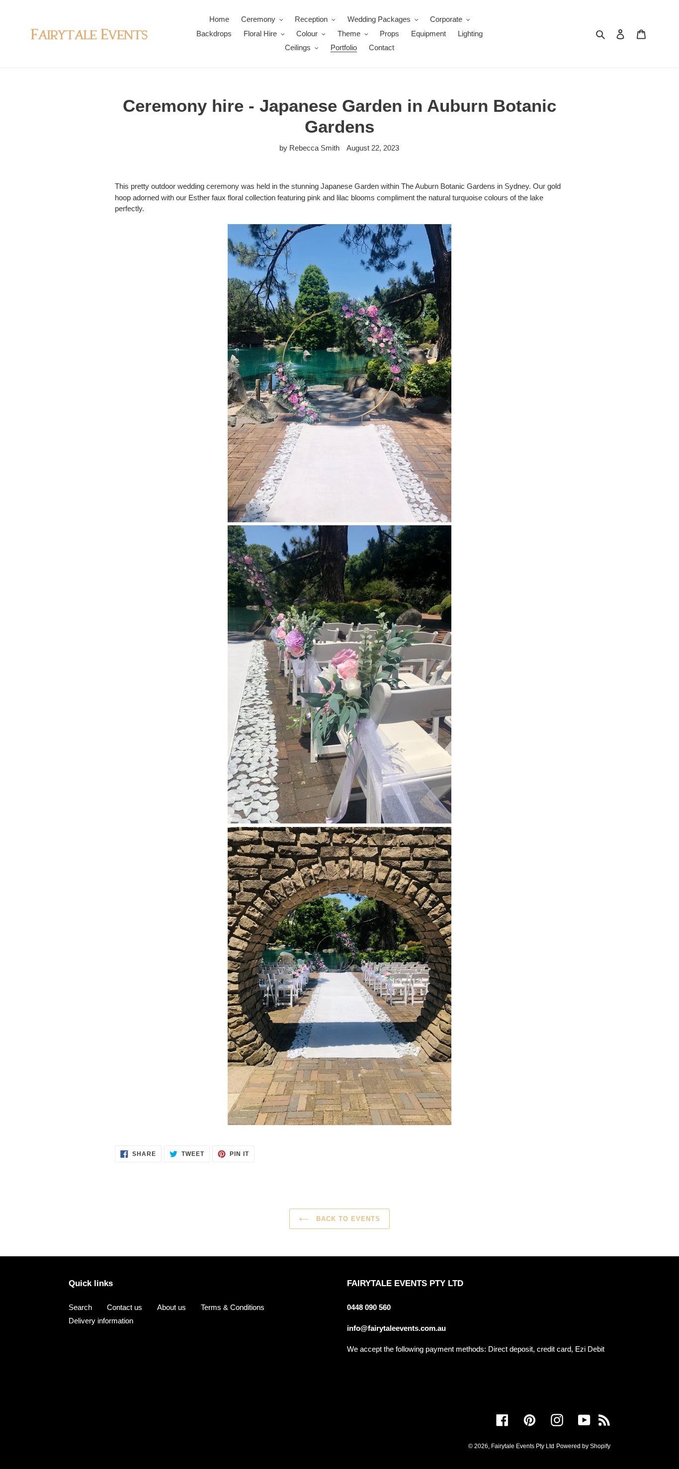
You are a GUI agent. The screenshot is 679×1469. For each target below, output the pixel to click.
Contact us (124, 1307)
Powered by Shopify (583, 1446)
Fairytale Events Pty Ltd (522, 1446)
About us (171, 1307)
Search (80, 1307)
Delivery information (101, 1320)
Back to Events (347, 1219)
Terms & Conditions (232, 1307)
